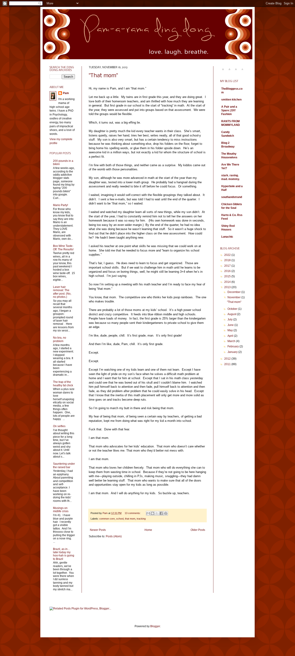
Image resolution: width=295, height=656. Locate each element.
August (232, 314)
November (234, 297)
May (230, 330)
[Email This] (148, 513)
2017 (227, 265)
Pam (66, 93)
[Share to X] (157, 513)
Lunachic (227, 236)
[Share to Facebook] (161, 513)
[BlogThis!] (152, 513)
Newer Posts (98, 530)
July (230, 319)
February (233, 346)
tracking (141, 518)
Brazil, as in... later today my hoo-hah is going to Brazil (63, 554)
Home (148, 530)
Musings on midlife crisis (60, 509)
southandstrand (231, 197)
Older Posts (198, 530)
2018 (227, 260)
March (231, 341)
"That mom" (103, 76)
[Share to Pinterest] (165, 513)
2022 (227, 255)
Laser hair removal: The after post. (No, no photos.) (62, 291)
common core (107, 518)
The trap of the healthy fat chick (63, 383)
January (232, 352)
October (232, 308)
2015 (227, 276)
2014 (227, 282)
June (230, 325)
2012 (227, 358)
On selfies (59, 426)
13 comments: (133, 513)
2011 (227, 364)
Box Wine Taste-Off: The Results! (63, 247)
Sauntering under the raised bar (64, 465)
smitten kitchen (231, 99)
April (230, 335)
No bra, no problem (59, 339)
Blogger (155, 626)
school (120, 518)
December (234, 292)
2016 (227, 271)
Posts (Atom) (114, 536)
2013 (227, 287)
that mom (130, 518)
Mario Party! (60, 205)
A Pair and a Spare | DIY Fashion (229, 110)
